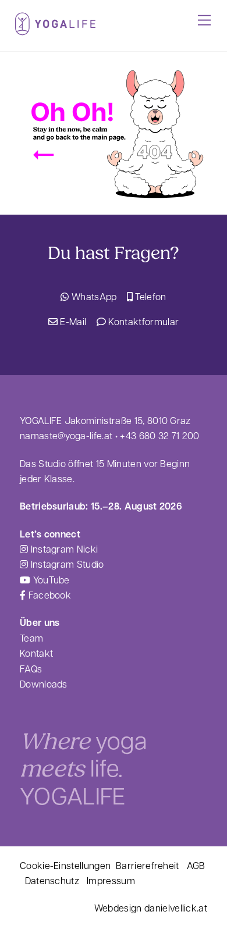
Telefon (149, 296)
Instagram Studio (66, 564)
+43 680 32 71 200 (159, 435)
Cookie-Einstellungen (65, 865)
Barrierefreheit (147, 865)
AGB (196, 865)
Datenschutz (52, 880)
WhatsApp (92, 296)
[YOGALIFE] (55, 30)
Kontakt (36, 653)
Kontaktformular (142, 321)
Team (31, 638)
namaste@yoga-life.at (66, 435)
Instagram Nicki (63, 549)
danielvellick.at (175, 908)
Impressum (111, 880)
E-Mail (72, 321)
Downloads (44, 684)
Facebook (48, 595)
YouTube (50, 580)
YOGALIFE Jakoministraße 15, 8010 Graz (105, 420)
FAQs (31, 669)
